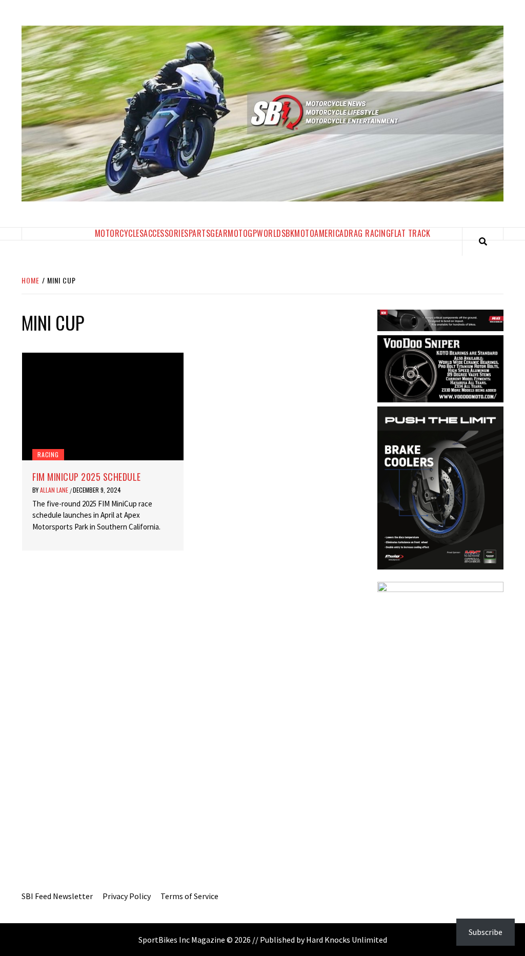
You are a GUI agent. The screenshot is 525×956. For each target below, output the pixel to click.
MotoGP (242, 233)
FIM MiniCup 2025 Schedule (86, 476)
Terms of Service (189, 896)
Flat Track (410, 233)
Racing (48, 454)
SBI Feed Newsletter (57, 896)
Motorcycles (119, 233)
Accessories (166, 233)
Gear (219, 233)
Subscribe (485, 932)
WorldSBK (275, 233)
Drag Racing (367, 233)
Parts (200, 233)
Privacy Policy (127, 896)
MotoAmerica (319, 233)
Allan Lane (55, 489)
